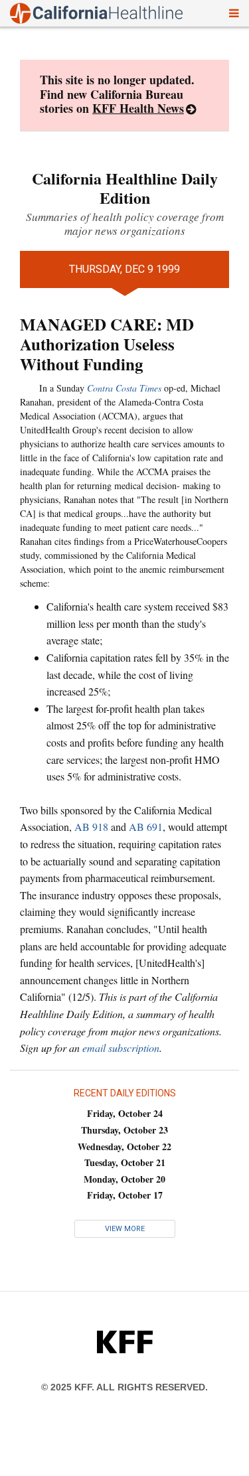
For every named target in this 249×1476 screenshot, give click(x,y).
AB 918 (91, 827)
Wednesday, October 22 (124, 1146)
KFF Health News (138, 108)
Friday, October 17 (125, 1195)
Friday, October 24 (125, 1113)
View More (125, 1228)
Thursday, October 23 (124, 1130)
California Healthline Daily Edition (125, 188)
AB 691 (146, 827)
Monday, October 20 (124, 1179)
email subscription (120, 1048)
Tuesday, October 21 (124, 1162)
